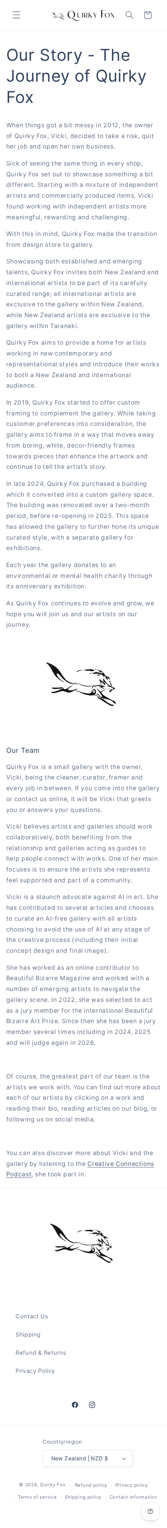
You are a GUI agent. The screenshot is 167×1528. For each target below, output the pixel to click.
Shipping (28, 1334)
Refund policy (91, 1485)
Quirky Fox (52, 1485)
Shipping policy (83, 1497)
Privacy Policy (35, 1370)
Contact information (133, 1497)
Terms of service (37, 1497)
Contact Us (32, 1316)
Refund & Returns (41, 1352)
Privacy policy (131, 1485)
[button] (16, 15)
